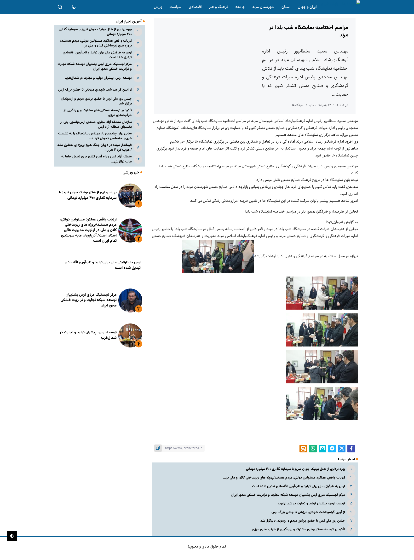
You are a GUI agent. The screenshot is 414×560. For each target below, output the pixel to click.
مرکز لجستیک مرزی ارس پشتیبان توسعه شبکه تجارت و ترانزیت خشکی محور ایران (288, 495)
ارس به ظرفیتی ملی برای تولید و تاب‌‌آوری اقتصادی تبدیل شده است (298, 486)
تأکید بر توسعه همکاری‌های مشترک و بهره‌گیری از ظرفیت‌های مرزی (298, 529)
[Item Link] (130, 196)
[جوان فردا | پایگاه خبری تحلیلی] (339, 7)
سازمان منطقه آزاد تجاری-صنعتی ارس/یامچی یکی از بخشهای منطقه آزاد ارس (96, 124)
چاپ (311, 105)
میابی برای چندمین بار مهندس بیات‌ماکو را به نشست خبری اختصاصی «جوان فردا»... (95, 136)
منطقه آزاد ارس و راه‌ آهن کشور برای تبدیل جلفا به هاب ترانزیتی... (96, 159)
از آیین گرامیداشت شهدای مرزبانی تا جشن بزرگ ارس (308, 512)
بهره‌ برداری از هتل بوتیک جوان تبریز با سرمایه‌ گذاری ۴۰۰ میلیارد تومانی (295, 469)
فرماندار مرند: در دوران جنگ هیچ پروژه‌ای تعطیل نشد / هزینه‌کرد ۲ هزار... (94, 147)
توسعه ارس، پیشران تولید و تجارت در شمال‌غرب (311, 503)
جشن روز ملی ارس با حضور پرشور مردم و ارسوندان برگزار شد (302, 521)
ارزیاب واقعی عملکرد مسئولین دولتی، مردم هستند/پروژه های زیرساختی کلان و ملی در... (284, 477)
